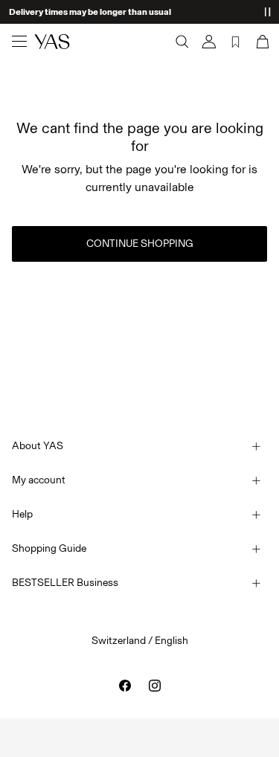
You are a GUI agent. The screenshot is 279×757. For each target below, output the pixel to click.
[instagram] (155, 686)
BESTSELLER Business (65, 582)
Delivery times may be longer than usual (90, 12)
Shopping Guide (49, 548)
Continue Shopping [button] (139, 243)
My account (38, 480)
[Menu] (19, 42)
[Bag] (261, 41)
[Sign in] (209, 42)
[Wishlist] (236, 42)
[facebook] (125, 686)
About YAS (37, 445)
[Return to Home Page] (52, 41)
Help (22, 514)
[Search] (182, 42)
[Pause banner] (267, 12)
